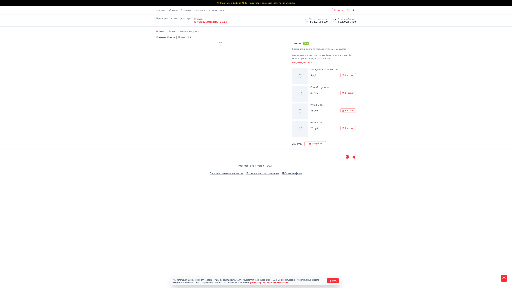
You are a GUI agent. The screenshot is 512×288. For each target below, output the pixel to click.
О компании (199, 10)
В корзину (349, 75)
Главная (163, 10)
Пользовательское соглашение (262, 173)
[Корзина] (348, 10)
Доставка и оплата (215, 10)
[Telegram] (353, 157)
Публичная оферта (292, 173)
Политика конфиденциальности (226, 173)
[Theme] (353, 10)
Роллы (172, 31)
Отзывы (187, 10)
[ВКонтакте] (347, 157)
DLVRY (270, 165)
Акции (175, 10)
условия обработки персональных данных (269, 282)
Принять (333, 280)
